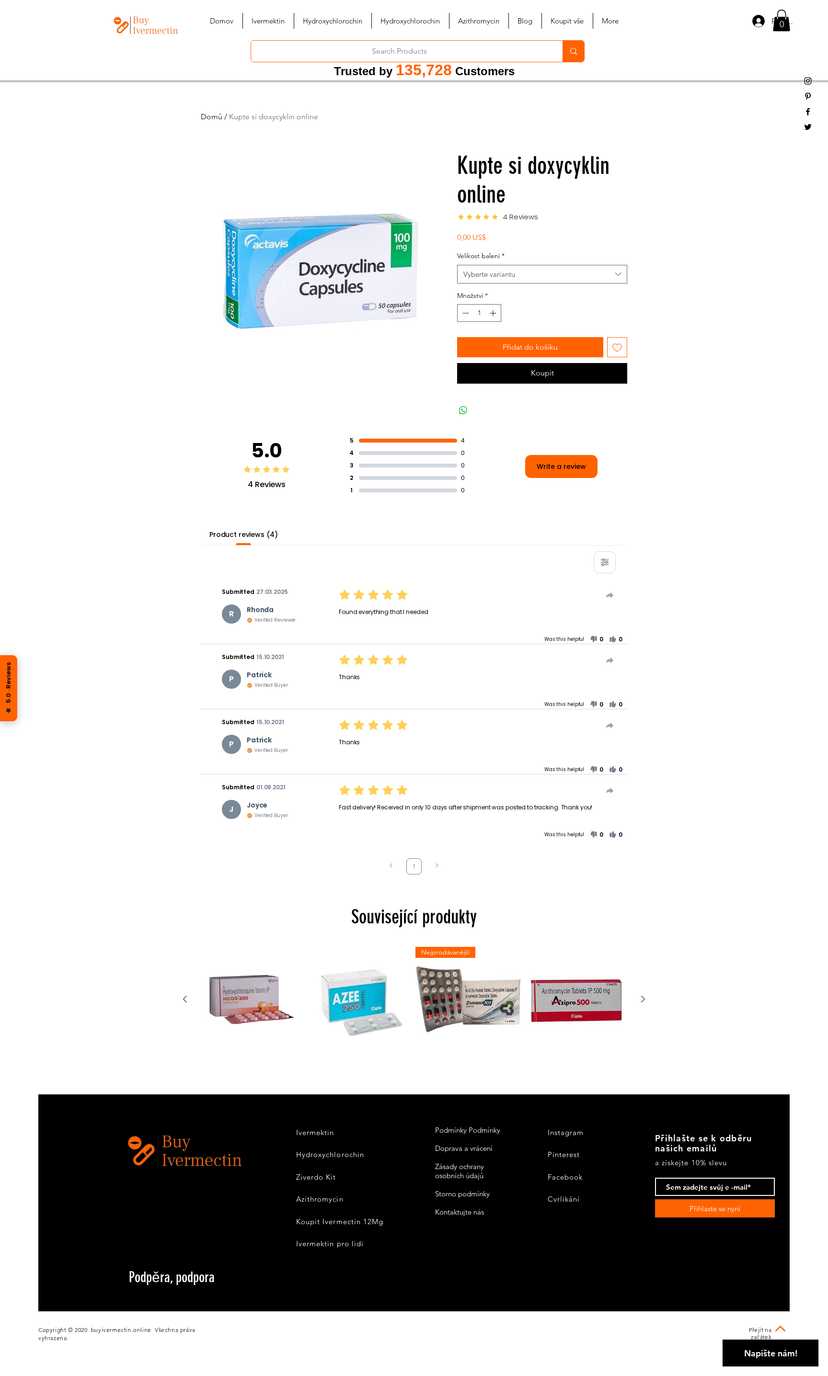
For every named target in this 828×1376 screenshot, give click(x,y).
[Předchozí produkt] (185, 999)
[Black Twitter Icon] (808, 127)
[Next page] (437, 867)
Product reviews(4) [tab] (243, 534)
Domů (211, 116)
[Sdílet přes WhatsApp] (463, 410)
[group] (414, 999)
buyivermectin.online (121, 1329)
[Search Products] (573, 51)
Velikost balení (481, 255)
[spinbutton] (479, 313)
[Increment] (494, 313)
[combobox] (542, 274)
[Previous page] (391, 867)
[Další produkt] (643, 999)
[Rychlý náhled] (251, 999)
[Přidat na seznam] (617, 347)
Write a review (561, 466)
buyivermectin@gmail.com (181, 1291)
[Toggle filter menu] (605, 562)
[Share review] (610, 595)
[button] (781, 20)
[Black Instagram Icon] (808, 81)
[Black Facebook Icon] (808, 111)
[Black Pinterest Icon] (808, 96)
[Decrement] (465, 313)
